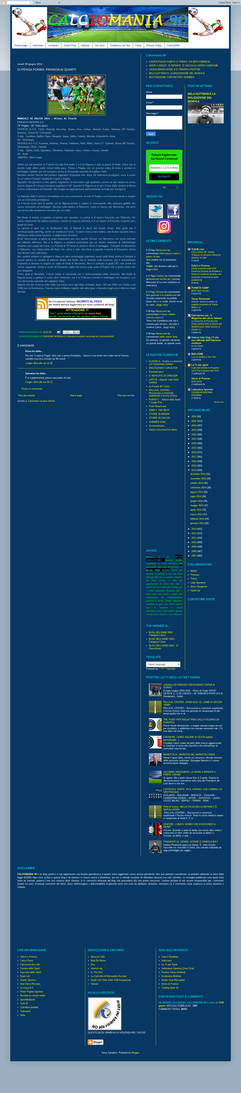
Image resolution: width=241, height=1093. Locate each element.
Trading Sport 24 (169, 987)
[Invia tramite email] (64, 332)
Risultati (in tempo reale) (32, 995)
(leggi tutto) (152, 269)
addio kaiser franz (168, 336)
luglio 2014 (196, 496)
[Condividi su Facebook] (74, 332)
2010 (194, 542)
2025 (194, 421)
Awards (85, 45)
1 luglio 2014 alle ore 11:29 (38, 363)
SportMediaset (27, 999)
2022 (194, 434)
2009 (194, 546)
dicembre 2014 (198, 474)
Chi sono (100, 45)
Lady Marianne (198, 582)
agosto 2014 (197, 492)
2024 (194, 425)
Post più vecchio (126, 395)
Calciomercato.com (30, 964)
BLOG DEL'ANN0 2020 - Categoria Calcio (161, 634)
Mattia (194, 571)
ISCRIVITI (164, 176)
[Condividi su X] (71, 332)
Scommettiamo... (158, 425)
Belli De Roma (98, 960)
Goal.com (25, 976)
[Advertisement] (81, 55)
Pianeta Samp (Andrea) (173, 972)
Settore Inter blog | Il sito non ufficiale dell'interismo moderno (206, 340)
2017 (194, 456)
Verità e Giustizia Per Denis (163, 429)
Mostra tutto (219, 402)
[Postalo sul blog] (68, 332)
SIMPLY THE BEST (159, 410)
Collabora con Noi (120, 45)
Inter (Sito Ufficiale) (30, 984)
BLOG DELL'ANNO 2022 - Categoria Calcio (162, 640)
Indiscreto (166, 960)
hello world (196, 381)
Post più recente (26, 395)
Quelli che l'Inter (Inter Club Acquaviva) (111, 980)
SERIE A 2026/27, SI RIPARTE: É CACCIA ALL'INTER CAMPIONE (183, 65)
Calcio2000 (173, 45)
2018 (194, 452)
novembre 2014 (198, 478)
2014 (194, 470)
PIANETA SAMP (200, 288)
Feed (138, 45)
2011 (194, 538)
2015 (194, 465)
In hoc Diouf (197, 346)
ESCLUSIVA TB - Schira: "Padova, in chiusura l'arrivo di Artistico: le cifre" (205, 255)
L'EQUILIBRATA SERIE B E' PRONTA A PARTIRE (174, 69)
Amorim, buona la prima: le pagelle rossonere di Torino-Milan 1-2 (204, 304)
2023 (194, 430)
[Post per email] (58, 332)
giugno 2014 (196, 501)
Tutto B (24, 1003)
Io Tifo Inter (97, 972)
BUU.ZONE (197, 354)
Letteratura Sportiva (202, 389)
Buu (93, 964)
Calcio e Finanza (200, 265)
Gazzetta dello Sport (30, 972)
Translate (170, 668)
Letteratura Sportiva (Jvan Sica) (177, 968)
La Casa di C (26, 987)
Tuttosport (25, 1011)
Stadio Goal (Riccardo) (173, 980)
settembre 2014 (198, 487)
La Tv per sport (199, 365)
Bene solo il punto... (200, 291)
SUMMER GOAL (157, 422)
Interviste (38, 45)
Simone (160, 292)
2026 (194, 416)
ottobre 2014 (197, 483)
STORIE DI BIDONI (159, 414)
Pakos (194, 578)
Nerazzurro (161, 250)
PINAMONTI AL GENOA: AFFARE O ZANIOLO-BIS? (190, 841)
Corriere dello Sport (30, 968)
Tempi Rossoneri (200, 298)
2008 (194, 551)
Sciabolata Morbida (171, 976)
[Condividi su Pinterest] (78, 332)
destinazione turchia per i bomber (163, 279)
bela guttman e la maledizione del (163, 295)
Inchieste (53, 45)
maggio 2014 (197, 505)
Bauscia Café (98, 956)
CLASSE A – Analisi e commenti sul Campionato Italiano (165, 362)
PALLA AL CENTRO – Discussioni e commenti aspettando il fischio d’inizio (163, 393)
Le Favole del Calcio (159, 386)
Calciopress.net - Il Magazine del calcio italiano (206, 317)
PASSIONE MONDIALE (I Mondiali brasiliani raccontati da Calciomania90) (78, 336)
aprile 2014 (196, 509)
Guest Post (70, 45)
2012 (194, 533)
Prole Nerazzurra (157, 406)
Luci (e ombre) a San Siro (203, 357)
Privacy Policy (154, 45)
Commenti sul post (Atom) (41, 401)
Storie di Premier (200, 378)
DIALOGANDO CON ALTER (163, 368)
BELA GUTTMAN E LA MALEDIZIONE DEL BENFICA (177, 73)
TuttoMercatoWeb (29, 1007)
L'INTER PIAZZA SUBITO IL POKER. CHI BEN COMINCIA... (180, 61)
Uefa (22, 1015)
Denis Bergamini (199, 586)
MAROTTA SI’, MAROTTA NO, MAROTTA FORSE (189, 754)
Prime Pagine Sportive (31, 991)
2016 (194, 461)
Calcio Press (26, 960)
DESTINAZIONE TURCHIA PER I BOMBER (171, 77)
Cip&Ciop (195, 590)
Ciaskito (160, 276)
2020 (194, 443)
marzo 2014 (196, 514)
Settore (94, 984)
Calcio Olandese (169, 956)
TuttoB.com (197, 249)
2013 (194, 529)
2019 (194, 448)
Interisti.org (96, 968)
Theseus (195, 574)
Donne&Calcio (156, 372)
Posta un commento (32, 388)
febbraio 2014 (197, 518)
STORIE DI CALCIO (159, 418)
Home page (21, 45)
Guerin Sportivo (28, 980)
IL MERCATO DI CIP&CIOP (163, 375)
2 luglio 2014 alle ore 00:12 (39, 382)
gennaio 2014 (197, 523)
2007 (194, 555)
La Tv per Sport (169, 964)
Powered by (155, 187)
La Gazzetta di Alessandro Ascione (109, 976)
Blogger (135, 1052)
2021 (194, 439)
